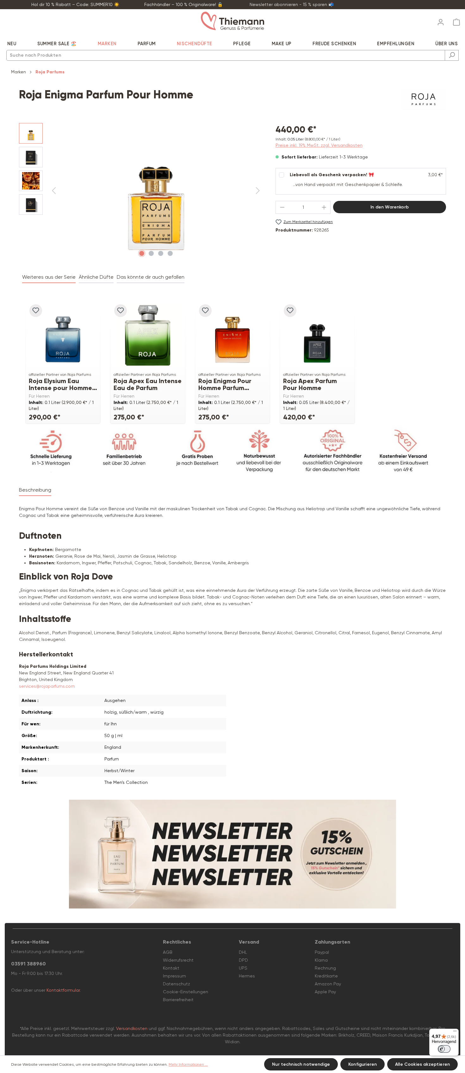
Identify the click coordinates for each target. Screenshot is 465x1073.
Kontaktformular (63, 990)
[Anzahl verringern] (282, 207)
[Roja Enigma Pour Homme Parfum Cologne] (232, 335)
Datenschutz (176, 983)
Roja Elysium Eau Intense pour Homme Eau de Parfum (60, 384)
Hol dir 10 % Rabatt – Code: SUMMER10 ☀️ (75, 4)
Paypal (322, 952)
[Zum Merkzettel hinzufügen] (35, 310)
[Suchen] (452, 55)
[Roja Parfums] (424, 99)
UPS (243, 968)
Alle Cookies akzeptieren (422, 1064)
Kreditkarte (326, 975)
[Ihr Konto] (441, 20)
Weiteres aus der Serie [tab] (49, 277)
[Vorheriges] (54, 191)
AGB (167, 952)
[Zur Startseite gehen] (232, 21)
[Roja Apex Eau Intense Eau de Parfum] (148, 335)
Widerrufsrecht (178, 960)
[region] (141, 191)
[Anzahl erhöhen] (324, 207)
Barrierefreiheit (178, 999)
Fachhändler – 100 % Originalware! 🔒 (183, 4)
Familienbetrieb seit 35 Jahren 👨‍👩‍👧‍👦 (399, 4)
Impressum (174, 975)
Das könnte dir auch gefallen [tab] (150, 277)
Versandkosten (131, 1028)
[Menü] (455, 1032)
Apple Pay (325, 991)
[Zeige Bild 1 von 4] (141, 253)
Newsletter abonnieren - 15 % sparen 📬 (292, 4)
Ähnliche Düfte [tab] (96, 277)
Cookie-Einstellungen (185, 991)
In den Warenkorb (389, 207)
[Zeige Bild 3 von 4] (160, 253)
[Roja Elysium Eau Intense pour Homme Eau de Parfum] (63, 335)
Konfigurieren (362, 1064)
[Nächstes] (258, 191)
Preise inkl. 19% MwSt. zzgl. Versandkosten (319, 145)
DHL (243, 952)
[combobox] (225, 55)
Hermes (247, 975)
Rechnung (325, 968)
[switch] (444, 1049)
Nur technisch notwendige (301, 1064)
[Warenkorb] (454, 22)
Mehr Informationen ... (188, 1064)
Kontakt (171, 968)
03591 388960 (28, 964)
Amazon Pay (328, 983)
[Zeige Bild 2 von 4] (151, 253)
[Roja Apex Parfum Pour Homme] (317, 335)
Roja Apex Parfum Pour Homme (310, 384)
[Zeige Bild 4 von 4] (170, 253)
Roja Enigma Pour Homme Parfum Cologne (224, 384)
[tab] (35, 490)
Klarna (321, 960)
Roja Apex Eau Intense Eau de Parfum (148, 384)
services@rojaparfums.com (47, 686)
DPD (243, 960)
